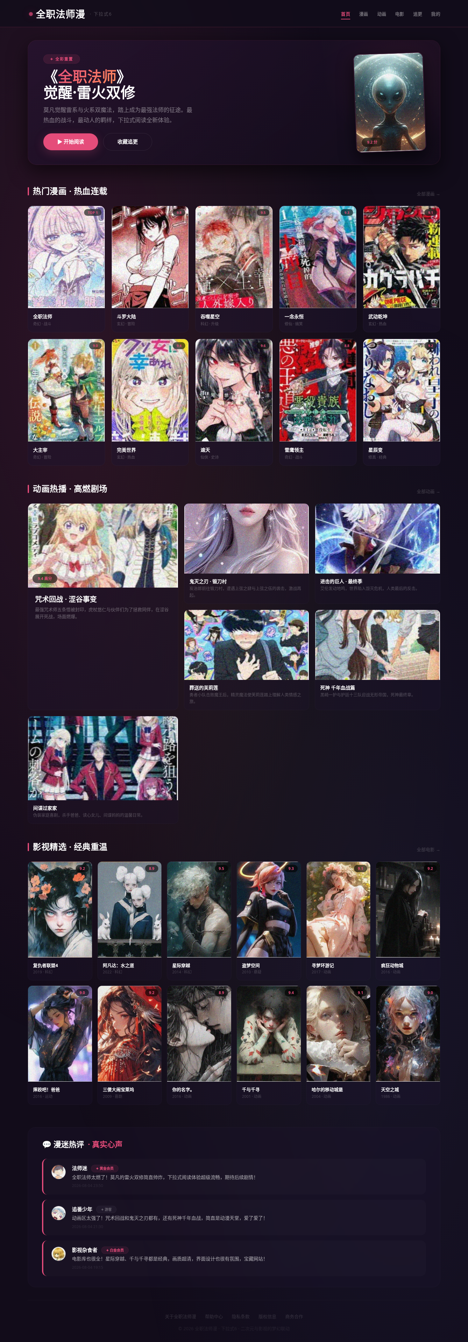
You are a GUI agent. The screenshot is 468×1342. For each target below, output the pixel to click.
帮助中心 (214, 1316)
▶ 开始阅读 (70, 141)
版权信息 (267, 1316)
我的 (435, 14)
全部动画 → (428, 491)
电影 (399, 14)
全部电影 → (428, 849)
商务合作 (294, 1316)
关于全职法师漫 (180, 1316)
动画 (381, 14)
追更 (417, 14)
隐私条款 (241, 1316)
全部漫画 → (428, 194)
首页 (345, 14)
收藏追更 (127, 141)
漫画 (363, 14)
